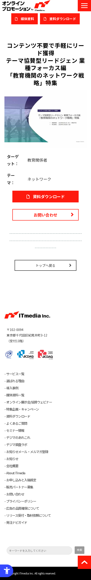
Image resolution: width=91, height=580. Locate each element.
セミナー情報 (15, 430)
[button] (84, 5)
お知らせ (12, 459)
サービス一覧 (15, 374)
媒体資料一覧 (15, 395)
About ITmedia (15, 473)
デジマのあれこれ (18, 438)
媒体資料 (27, 18)
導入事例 (12, 388)
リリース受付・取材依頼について (28, 515)
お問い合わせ (45, 215)
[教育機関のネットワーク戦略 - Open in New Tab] (45, 118)
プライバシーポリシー (21, 501)
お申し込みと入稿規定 (21, 480)
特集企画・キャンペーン (22, 409)
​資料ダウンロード (62, 18)
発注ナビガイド (16, 522)
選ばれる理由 (15, 381)
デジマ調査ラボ (16, 445)
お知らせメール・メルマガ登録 (27, 452)
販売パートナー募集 (19, 487)
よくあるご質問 (16, 423)
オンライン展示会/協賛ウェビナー (29, 402)
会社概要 (12, 466)
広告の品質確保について (22, 508)
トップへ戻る (45, 265)
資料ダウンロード (49, 196)
